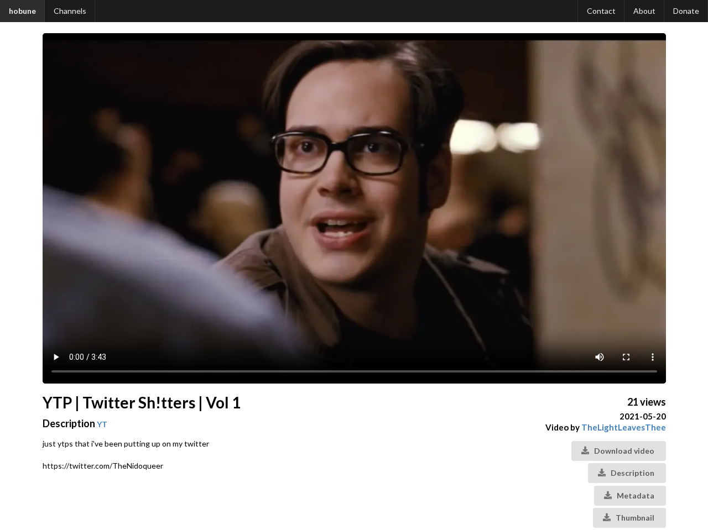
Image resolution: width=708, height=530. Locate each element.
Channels (70, 10)
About (644, 10)
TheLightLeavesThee (623, 427)
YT (102, 424)
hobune (22, 10)
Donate (686, 10)
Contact (601, 10)
